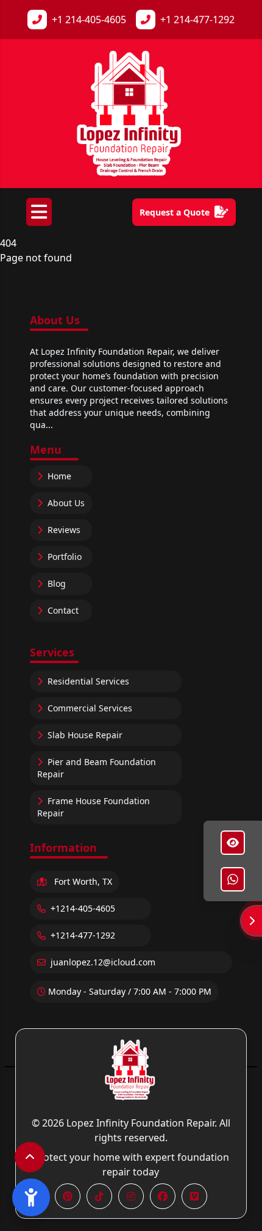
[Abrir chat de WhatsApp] (233, 879)
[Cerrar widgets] (251, 920)
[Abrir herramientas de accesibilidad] (31, 1197)
